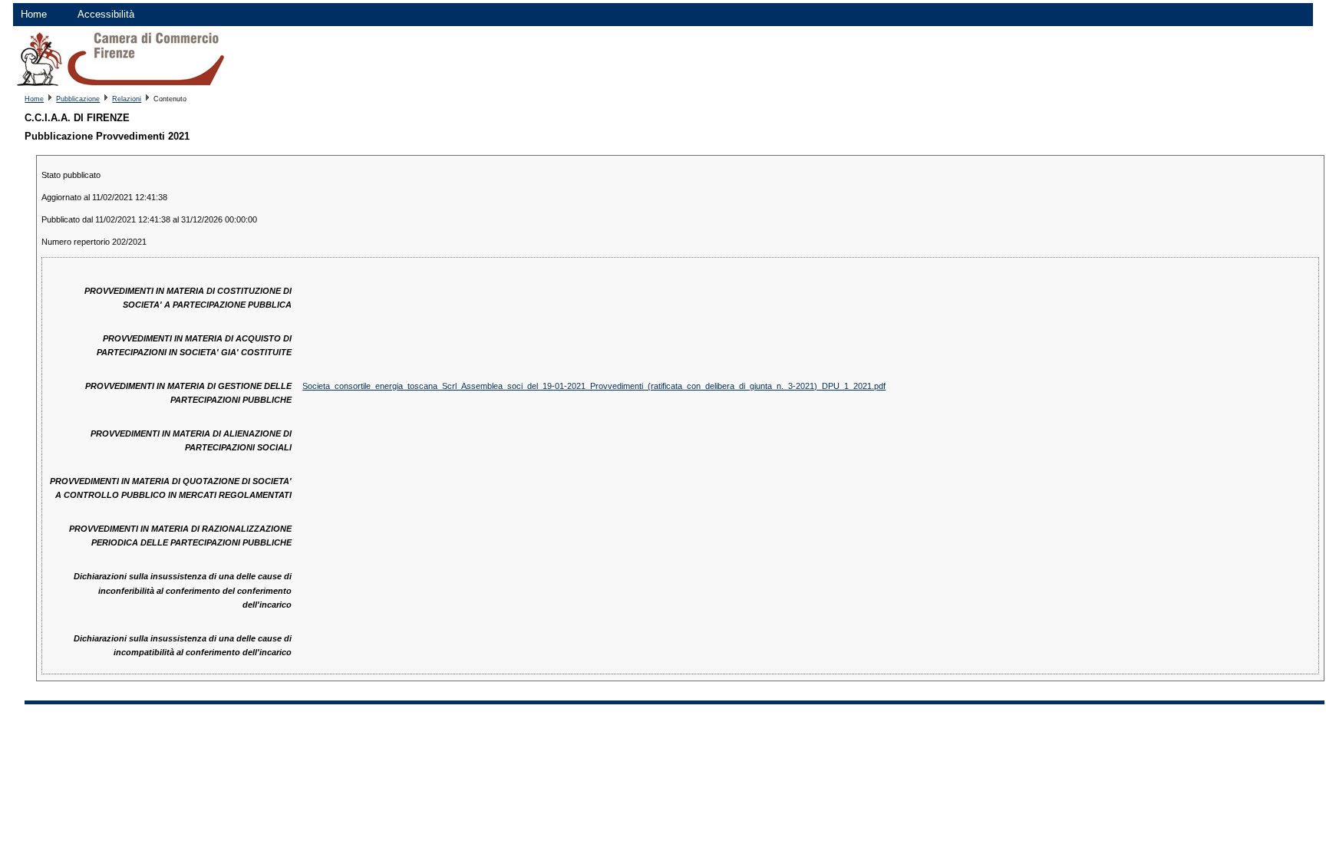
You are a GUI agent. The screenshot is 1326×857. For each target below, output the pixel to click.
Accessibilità (106, 14)
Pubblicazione (78, 99)
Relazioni (126, 99)
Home (34, 14)
